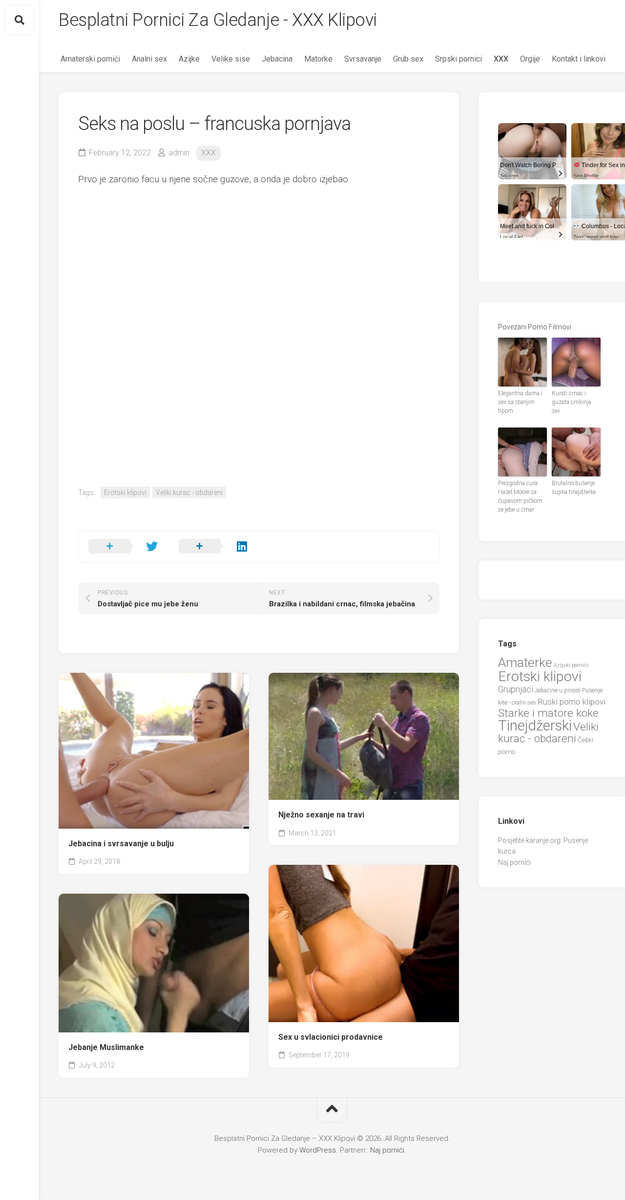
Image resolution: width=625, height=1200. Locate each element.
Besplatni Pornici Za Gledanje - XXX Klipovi (218, 20)
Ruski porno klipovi (571, 702)
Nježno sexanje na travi (321, 814)
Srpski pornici (458, 59)
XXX (501, 59)
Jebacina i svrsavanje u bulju (121, 843)
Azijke (189, 59)
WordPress (317, 1150)
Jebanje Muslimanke (106, 1047)
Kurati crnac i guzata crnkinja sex (571, 402)
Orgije (530, 59)
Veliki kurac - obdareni (189, 492)
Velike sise (230, 59)
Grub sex (408, 59)
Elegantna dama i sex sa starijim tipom (520, 402)
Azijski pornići (571, 665)
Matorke (318, 59)
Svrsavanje (362, 59)
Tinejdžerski (535, 725)
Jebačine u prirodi (558, 690)
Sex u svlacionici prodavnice (330, 1037)
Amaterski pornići (90, 59)
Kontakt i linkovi (578, 59)
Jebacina (277, 59)
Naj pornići (514, 862)
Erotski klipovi (125, 492)
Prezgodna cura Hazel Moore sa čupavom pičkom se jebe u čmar (520, 496)
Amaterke (525, 662)
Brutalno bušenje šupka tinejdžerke (574, 487)
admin (178, 152)
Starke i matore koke (548, 713)
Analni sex (149, 59)
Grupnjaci (515, 689)
